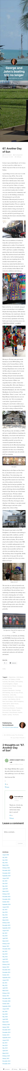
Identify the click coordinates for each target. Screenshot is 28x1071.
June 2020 (5, 1014)
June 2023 (5, 935)
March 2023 (5, 941)
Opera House (14, 703)
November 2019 (6, 1032)
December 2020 (6, 998)
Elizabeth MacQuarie (8, 690)
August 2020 (5, 1009)
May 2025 (5, 886)
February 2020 (6, 1024)
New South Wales (7, 701)
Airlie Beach (19, 677)
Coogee (19, 686)
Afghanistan (12, 677)
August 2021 (5, 980)
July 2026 (4, 857)
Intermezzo (5, 695)
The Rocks (16, 714)
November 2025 (6, 873)
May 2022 (5, 956)
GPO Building (6, 692)
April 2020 (5, 1019)
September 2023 (6, 928)
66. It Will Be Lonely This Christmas (12, 735)
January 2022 (5, 967)
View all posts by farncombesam (10, 727)
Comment (20, 843)
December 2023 (6, 925)
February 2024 (6, 922)
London (4, 699)
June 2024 (5, 912)
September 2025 (6, 875)
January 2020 (5, 1027)
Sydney (9, 714)
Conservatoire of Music (9, 686)
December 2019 (6, 1029)
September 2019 (6, 1037)
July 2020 (4, 1011)
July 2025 (4, 881)
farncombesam (8, 155)
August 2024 (5, 907)
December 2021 (6, 969)
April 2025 (5, 888)
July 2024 (4, 909)
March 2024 (5, 920)
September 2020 (6, 1006)
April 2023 (5, 938)
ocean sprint (6, 703)
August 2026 (5, 855)
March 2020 (5, 1022)
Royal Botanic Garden (15, 712)
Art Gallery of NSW (14, 679)
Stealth (4, 714)
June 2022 (5, 954)
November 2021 (6, 972)
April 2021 (5, 988)
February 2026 (6, 868)
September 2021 (6, 977)
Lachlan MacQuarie (8, 697)
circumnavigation (7, 684)
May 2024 (5, 915)
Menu (15, 83)
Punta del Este (6, 710)
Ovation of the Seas (8, 706)
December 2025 (6, 870)
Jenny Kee (13, 695)
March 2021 (5, 990)
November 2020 (6, 1001)
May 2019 (5, 1048)
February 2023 (6, 943)
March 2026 (5, 865)
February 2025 (6, 894)
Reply (7, 787)
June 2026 (5, 860)
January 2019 (5, 1058)
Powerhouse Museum (8, 708)
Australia (5, 681)
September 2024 (6, 904)
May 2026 (5, 862)
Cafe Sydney (19, 681)
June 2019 (5, 1045)
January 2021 (5, 995)
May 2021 (5, 985)
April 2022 (5, 959)
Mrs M (18, 699)
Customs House (7, 688)
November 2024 (6, 899)
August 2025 (5, 878)
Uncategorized (18, 155)
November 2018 (6, 1063)
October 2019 (5, 1035)
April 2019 (5, 1050)
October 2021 (5, 975)
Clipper (15, 684)
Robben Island (16, 710)
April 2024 (5, 917)
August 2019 (5, 1040)
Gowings (18, 690)
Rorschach (5, 712)
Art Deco (5, 679)
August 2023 (5, 930)
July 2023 (4, 933)
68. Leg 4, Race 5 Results (17, 738)
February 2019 (6, 1056)
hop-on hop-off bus (17, 692)
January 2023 (5, 946)
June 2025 (5, 883)
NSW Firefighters (19, 701)
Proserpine (19, 708)
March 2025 (5, 891)
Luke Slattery (11, 699)
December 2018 (6, 1061)
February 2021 (6, 993)
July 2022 (4, 951)
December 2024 (6, 896)
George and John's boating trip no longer (14, 71)
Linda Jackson (19, 697)
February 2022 (6, 964)
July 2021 (4, 983)
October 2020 (5, 1003)
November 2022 (6, 949)
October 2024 (5, 902)
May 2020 (5, 1016)
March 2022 (5, 962)
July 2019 (4, 1043)
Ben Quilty (11, 681)
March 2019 (5, 1053)
